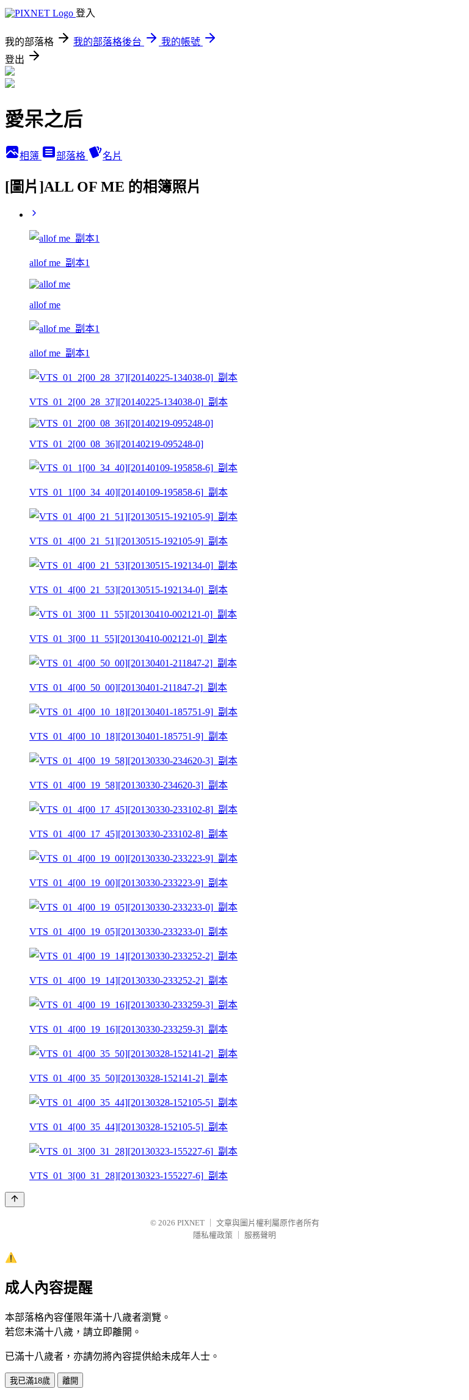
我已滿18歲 (30, 1380)
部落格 (72, 156)
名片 (112, 156)
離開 (70, 1380)
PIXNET (191, 1222)
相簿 (31, 156)
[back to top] (14, 1199)
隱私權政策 (213, 1234)
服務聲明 (260, 1234)
